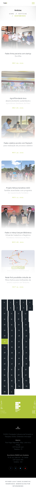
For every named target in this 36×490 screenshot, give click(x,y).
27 (12, 336)
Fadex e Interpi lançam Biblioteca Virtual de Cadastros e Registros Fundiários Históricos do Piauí (18, 235)
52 (19, 369)
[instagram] (15, 468)
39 (12, 352)
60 (19, 380)
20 (19, 324)
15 (12, 319)
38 (5, 352)
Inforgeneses (18, 486)
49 (27, 364)
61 (27, 380)
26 (5, 336)
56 (19, 375)
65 (27, 386)
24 (19, 330)
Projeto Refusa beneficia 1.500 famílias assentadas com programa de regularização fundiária (18, 190)
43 (12, 358)
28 (19, 336)
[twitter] (20, 468)
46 (5, 364)
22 (5, 330)
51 (12, 369)
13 (26, 313)
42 (5, 358)
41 (27, 352)
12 (19, 313)
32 (19, 341)
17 (26, 319)
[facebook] (11, 468)
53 (26, 369)
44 (19, 358)
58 (5, 380)
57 (26, 375)
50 (5, 369)
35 (12, 347)
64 (19, 386)
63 (12, 386)
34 (5, 347)
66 (5, 392)
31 (12, 341)
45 (26, 358)
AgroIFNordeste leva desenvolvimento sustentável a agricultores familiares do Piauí (18, 100)
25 (26, 330)
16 (19, 319)
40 (19, 352)
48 (19, 364)
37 (26, 347)
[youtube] (25, 468)
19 (12, 324)
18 (5, 324)
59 (12, 380)
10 (5, 313)
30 (5, 341)
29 (27, 336)
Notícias (23, 14)
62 (5, 386)
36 (19, 347)
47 (12, 364)
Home (11, 14)
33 (26, 341)
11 (12, 313)
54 (5, 375)
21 (26, 324)
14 (5, 319)
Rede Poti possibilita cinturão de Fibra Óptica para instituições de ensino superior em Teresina (18, 279)
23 (12, 330)
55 (12, 375)
